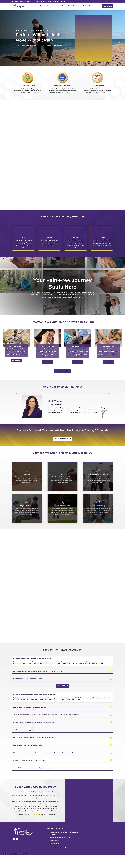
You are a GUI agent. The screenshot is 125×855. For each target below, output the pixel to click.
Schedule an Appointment (42, 1)
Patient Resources (74, 6)
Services (50, 6)
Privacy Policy (27, 853)
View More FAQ (62, 686)
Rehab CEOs (12, 853)
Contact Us (86, 6)
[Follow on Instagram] (112, 1)
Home (35, 6)
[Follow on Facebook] (110, 1)
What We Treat (60, 6)
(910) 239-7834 (108, 6)
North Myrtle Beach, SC (59, 1)
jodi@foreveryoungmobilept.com (23, 1)
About (42, 6)
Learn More (16, 360)
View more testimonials (62, 438)
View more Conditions (62, 371)
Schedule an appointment (75, 143)
